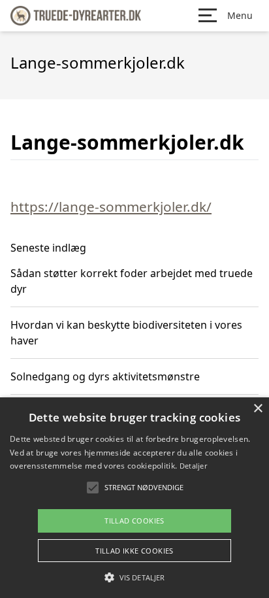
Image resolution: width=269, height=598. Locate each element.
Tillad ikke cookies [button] (134, 551)
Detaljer (193, 466)
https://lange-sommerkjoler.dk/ (111, 206)
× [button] (257, 409)
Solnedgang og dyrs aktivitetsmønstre (105, 376)
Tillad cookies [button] (134, 520)
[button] (134, 577)
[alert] (134, 497)
